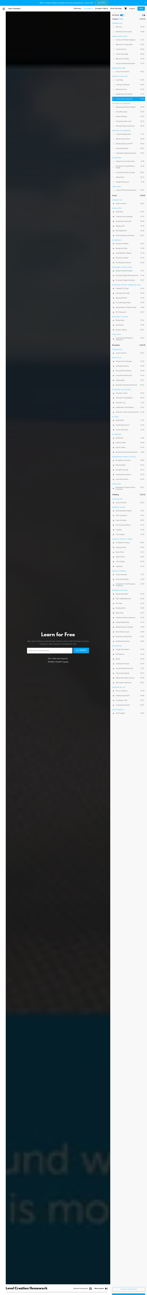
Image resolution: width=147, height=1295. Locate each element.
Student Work (101, 8)
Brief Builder (116, 8)
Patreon (77, 8)
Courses (87, 8)
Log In (132, 8)
